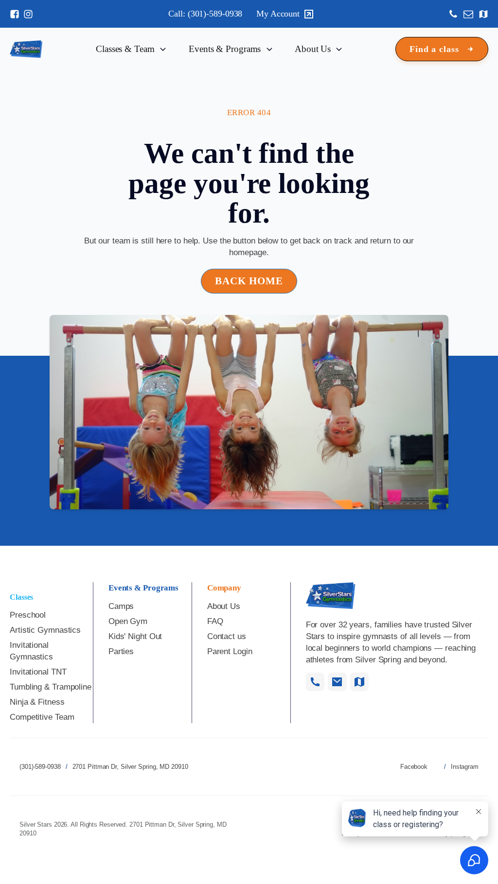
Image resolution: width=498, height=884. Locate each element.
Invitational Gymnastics (31, 651)
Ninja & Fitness (37, 702)
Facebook (413, 766)
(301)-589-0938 (40, 766)
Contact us (226, 636)
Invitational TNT (38, 671)
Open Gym (127, 621)
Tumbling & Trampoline (50, 687)
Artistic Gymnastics (45, 630)
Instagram (465, 766)
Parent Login (229, 651)
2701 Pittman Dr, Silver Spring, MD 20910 (130, 766)
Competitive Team (42, 717)
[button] (441, 49)
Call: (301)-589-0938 (205, 13)
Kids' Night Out (135, 636)
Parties (121, 651)
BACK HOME (249, 281)
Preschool (28, 615)
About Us (223, 606)
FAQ (215, 621)
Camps (121, 606)
